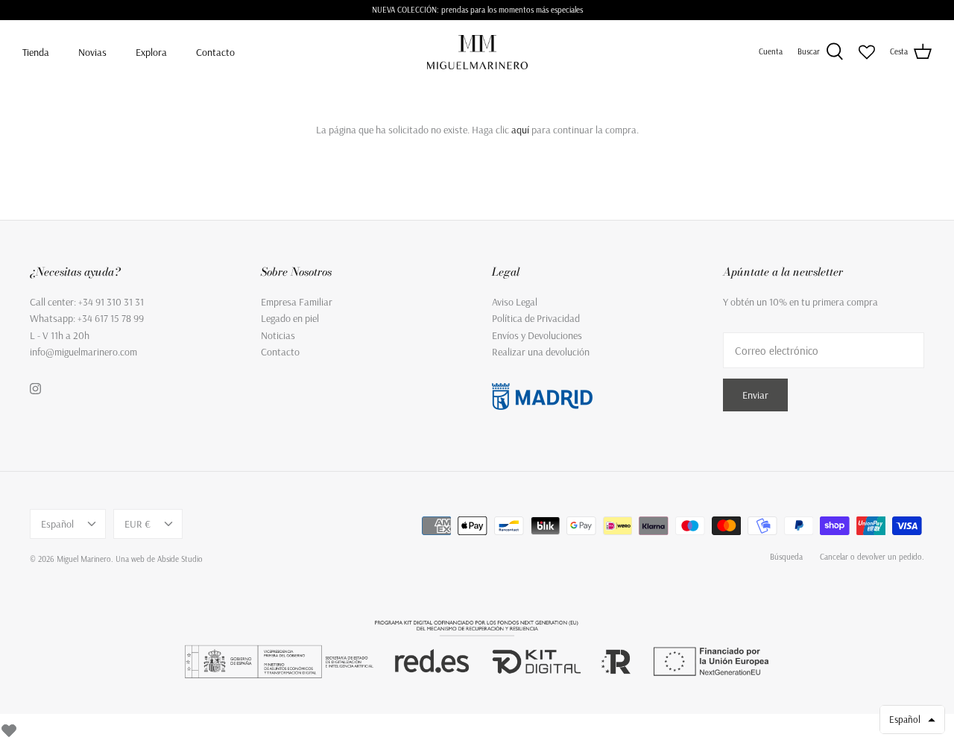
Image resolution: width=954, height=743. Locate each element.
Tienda (35, 52)
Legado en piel (290, 318)
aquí (520, 129)
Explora (151, 52)
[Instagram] (35, 388)
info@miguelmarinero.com (83, 351)
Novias (92, 52)
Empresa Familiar (296, 302)
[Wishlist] (9, 728)
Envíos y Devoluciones (537, 335)
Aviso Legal (514, 302)
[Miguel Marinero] (477, 52)
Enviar (755, 395)
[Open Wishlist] (867, 52)
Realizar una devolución (541, 351)
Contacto (215, 52)
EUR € (137, 524)
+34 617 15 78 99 (111, 318)
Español (57, 524)
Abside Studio (180, 559)
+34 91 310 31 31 (111, 302)
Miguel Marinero (84, 559)
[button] (912, 719)
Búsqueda (786, 556)
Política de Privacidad (536, 318)
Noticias (278, 335)
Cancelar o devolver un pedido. (872, 556)
